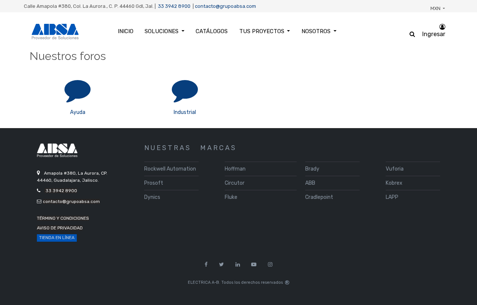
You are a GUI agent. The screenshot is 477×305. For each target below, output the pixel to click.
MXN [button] (436, 8)
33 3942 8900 (174, 6)
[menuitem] (126, 31)
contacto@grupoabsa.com (225, 6)
